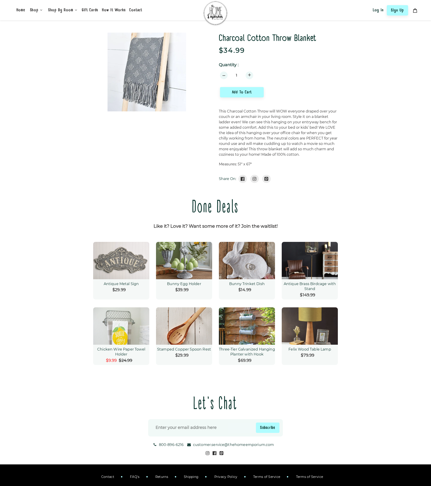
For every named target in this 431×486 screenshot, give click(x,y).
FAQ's (134, 477)
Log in (378, 10)
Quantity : (229, 65)
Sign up (397, 10)
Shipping (191, 477)
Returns (161, 477)
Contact (107, 477)
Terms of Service (266, 477)
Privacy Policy (225, 477)
